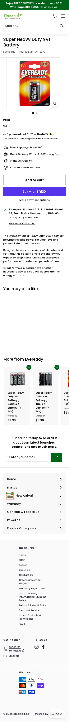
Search (23, 565)
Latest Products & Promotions (30, 617)
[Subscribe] (56, 457)
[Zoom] (54, 103)
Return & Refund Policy (33, 605)
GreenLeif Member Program (30, 581)
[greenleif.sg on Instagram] (36, 647)
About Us (24, 570)
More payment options (34, 200)
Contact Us (26, 575)
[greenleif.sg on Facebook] (43, 647)
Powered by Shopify (46, 714)
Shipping (25, 138)
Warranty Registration (32, 588)
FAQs (22, 623)
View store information (22, 223)
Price (7, 120)
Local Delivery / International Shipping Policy (33, 597)
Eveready (9, 52)
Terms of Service (29, 610)
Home (22, 555)
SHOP (22, 560)
